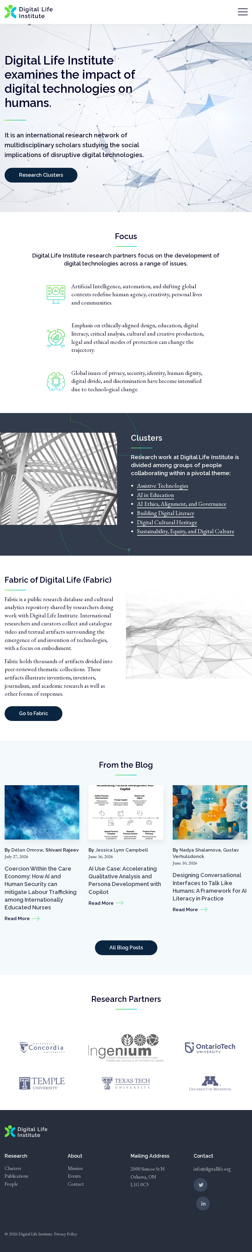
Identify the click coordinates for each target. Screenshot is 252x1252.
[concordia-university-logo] (42, 1047)
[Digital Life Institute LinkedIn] (203, 1204)
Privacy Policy (65, 1234)
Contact (76, 1184)
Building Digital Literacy (165, 513)
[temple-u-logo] (42, 1082)
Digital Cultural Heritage (167, 522)
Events (74, 1176)
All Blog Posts (126, 948)
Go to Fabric (33, 713)
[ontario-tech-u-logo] (210, 1047)
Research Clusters (41, 175)
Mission (75, 1168)
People (11, 1184)
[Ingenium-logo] (126, 1047)
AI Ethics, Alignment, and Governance (181, 504)
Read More (17, 918)
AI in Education (155, 495)
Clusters (13, 1168)
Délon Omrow (27, 850)
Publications (16, 1176)
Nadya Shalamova (200, 850)
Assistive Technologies (162, 486)
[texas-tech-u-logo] (126, 1082)
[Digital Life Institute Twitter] (200, 1185)
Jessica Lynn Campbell (121, 850)
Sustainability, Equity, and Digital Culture (185, 531)
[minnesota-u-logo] (210, 1082)
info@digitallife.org (212, 1169)
